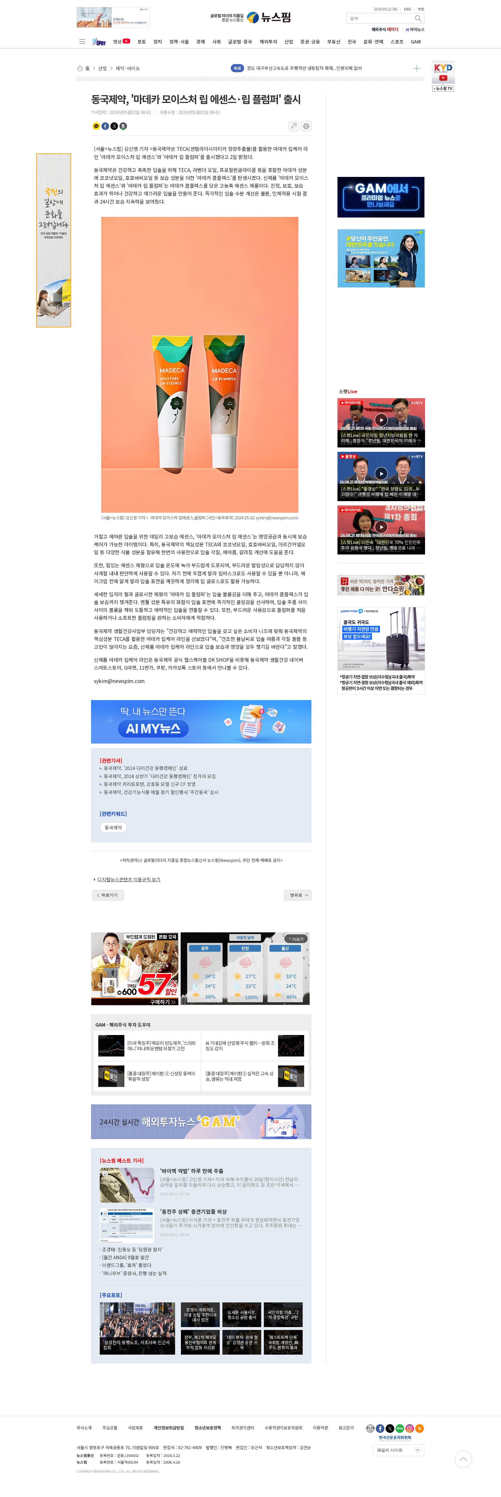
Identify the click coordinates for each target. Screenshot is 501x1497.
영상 (117, 41)
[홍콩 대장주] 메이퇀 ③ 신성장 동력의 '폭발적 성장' (161, 1076)
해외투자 (268, 41)
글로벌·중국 (240, 41)
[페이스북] (380, 1428)
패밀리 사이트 (390, 1450)
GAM (416, 41)
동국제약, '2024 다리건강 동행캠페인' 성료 (146, 768)
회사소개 (84, 1427)
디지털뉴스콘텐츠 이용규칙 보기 (129, 879)
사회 (216, 41)
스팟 (348, 391)
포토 (141, 41)
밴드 (123, 126)
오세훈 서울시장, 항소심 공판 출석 (242, 1314)
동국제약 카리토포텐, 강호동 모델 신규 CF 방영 (150, 784)
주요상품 (109, 1427)
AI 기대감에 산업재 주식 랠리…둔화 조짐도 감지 (240, 1045)
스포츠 (397, 41)
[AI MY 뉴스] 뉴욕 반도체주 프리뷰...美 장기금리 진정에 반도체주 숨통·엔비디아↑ (322, 68)
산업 (288, 41)
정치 (157, 41)
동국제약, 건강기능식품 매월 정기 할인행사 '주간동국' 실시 (161, 792)
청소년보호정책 (208, 1427)
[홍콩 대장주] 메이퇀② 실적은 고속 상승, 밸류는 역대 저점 (239, 1076)
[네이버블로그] (399, 1428)
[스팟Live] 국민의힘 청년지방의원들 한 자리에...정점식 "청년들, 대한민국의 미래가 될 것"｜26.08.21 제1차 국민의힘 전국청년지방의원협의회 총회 (381, 437)
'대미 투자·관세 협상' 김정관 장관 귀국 (242, 1342)
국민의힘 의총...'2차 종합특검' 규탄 (283, 1314)
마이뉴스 (415, 29)
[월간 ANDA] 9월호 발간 (125, 1257)
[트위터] (390, 1428)
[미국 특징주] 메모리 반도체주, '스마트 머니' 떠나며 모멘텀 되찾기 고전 (161, 1045)
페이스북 (105, 126)
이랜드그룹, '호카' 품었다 (126, 1265)
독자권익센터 (242, 1427)
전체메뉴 (82, 41)
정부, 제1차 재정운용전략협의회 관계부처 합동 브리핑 (200, 1342)
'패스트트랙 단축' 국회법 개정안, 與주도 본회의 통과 (283, 1342)
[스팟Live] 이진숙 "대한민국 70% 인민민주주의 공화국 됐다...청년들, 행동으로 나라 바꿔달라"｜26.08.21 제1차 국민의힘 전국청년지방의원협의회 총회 (381, 544)
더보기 (417, 68)
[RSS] (419, 1428)
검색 (418, 18)
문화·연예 (373, 41)
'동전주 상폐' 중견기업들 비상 (193, 1211)
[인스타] (409, 1428)
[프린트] (306, 126)
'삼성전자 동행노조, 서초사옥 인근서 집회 (136, 1345)
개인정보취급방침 (169, 1427)
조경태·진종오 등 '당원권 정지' (132, 1249)
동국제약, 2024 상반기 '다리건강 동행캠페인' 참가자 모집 (160, 776)
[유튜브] (370, 1428)
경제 (200, 41)
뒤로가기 (109, 895)
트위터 (114, 126)
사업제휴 (135, 1427)
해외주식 (385, 29)
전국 (352, 41)
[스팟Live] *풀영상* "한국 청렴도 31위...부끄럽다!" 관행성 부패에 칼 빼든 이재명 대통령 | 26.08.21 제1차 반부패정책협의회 (380, 491)
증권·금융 (310, 41)
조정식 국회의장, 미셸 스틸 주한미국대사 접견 (200, 1314)
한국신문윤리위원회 (395, 1438)
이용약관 (320, 1427)
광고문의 (346, 1427)
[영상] (381, 421)
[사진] (127, 1184)
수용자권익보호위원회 (283, 1427)
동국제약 (113, 827)
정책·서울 (179, 41)
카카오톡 (96, 126)
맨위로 (296, 895)
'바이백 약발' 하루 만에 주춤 (192, 1171)
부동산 (333, 41)
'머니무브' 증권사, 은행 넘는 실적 (134, 1273)
